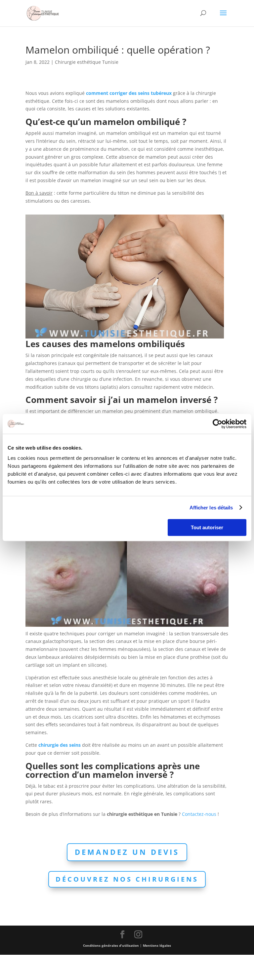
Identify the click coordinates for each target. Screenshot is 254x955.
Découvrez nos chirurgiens (127, 879)
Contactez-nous (199, 814)
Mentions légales (157, 945)
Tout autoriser (207, 527)
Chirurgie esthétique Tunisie (86, 62)
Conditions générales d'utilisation (111, 945)
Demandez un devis (127, 852)
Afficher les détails (211, 507)
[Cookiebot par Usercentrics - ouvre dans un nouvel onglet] (217, 424)
